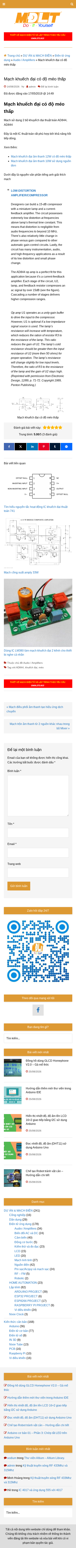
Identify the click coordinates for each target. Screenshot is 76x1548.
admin (11, 1465)
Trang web (14, 863)
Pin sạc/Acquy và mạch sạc (31, 1269)
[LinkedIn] (32, 447)
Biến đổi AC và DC (26, 1233)
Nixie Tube (16, 1344)
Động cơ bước (23, 1242)
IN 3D (12, 1339)
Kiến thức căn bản (15, 1321)
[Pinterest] (43, 447)
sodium (11, 1457)
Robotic (19, 1278)
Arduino (14, 1326)
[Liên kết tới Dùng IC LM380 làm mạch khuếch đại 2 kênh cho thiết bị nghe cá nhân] (38, 614)
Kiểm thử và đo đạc (26, 1246)
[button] (45, 427)
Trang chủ (13, 55)
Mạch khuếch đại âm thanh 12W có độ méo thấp (41, 156)
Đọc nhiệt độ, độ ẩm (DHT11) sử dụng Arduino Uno (39, 1417)
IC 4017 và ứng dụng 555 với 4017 (41, 1490)
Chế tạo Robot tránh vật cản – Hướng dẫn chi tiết (38, 1425)
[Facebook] (9, 447)
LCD (17, 1251)
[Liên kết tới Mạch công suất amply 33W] (38, 544)
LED (17, 1255)
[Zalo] (66, 447)
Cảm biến (20, 1237)
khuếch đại (31, 667)
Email (11, 844)
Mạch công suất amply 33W (21, 572)
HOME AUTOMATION (23, 1282)
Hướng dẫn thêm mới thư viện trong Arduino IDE (38, 1397)
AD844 (20, 667)
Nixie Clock (16, 1314)
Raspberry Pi (17, 1353)
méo (41, 667)
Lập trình (14, 1287)
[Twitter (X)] (20, 447)
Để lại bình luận (50, 86)
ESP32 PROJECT (26, 1296)
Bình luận (14, 771)
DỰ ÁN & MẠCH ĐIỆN (37, 55)
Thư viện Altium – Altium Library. (44, 1457)
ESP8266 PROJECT (27, 1300)
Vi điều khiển (22, 1309)
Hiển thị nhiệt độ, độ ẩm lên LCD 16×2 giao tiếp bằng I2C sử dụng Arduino (46, 1119)
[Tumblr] (55, 447)
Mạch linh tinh (23, 1260)
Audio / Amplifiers (24, 60)
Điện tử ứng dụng (20, 1223)
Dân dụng (15, 1219)
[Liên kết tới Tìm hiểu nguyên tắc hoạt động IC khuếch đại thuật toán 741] (38, 487)
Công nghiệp (17, 1215)
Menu (38, 4)
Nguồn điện (21, 1264)
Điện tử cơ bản (18, 1330)
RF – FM (19, 1273)
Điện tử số (15, 1335)
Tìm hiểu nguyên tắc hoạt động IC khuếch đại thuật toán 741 (36, 508)
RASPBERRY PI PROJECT (32, 1305)
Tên (10, 823)
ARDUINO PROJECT (28, 1291)
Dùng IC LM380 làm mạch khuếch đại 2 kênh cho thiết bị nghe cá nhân (38, 652)
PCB (12, 1348)
